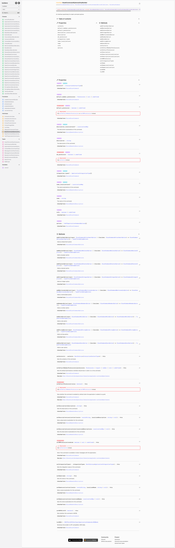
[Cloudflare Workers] (91, 540)
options (60, 48)
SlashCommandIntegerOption (83, 277)
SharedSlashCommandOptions (82, 4)
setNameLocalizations (107, 67)
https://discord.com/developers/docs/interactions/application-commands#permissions (86, 376)
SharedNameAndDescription (67, 4)
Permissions (81, 97)
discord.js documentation (121, 541)
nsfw (59, 45)
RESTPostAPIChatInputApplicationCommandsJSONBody (81, 522)
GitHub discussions (106, 541)
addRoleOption (104, 39)
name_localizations (64, 41)
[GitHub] (16, 3)
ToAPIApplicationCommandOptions (74, 223)
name (59, 43)
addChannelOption (106, 30)
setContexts (104, 45)
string (69, 140)
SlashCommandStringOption (81, 330)
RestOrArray (79, 356)
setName (102, 63)
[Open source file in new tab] (139, 3)
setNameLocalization (107, 65)
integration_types (64, 39)
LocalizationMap (82, 127)
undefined (95, 97)
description (62, 34)
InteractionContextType (73, 85)
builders (5, 3)
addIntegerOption (106, 32)
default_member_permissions (67, 28)
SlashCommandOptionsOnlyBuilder (99, 4)
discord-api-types (119, 543)
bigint (98, 368)
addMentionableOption (107, 34)
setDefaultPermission (107, 50)
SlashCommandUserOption (80, 343)
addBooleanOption (106, 28)
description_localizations (67, 32)
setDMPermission (105, 58)
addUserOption (104, 43)
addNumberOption (105, 37)
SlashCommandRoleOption (80, 316)
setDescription (105, 52)
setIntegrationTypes (107, 61)
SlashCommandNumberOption (81, 303)
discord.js (117, 539)
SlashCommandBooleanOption (83, 250)
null (89, 97)
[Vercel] (75, 540)
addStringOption (105, 41)
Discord (103, 539)
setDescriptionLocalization (109, 54)
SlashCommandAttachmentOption (86, 237)
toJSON (102, 71)
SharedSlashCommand (114, 4)
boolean (74, 108)
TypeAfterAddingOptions (80, 239)
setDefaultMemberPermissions (109, 48)
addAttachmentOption (107, 26)
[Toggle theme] (19, 3)
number (105, 368)
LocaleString (86, 417)
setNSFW (102, 69)
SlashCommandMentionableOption (87, 290)
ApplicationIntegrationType (81, 173)
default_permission (64, 30)
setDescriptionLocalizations (109, 56)
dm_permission (62, 37)
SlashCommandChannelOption (83, 264)
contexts (60, 26)
